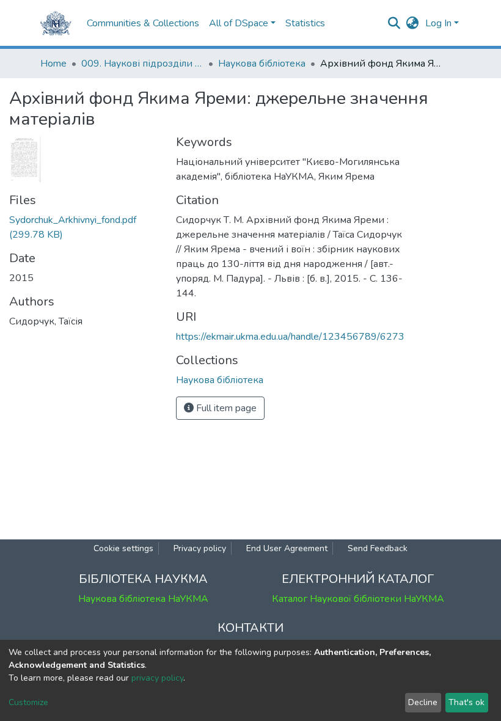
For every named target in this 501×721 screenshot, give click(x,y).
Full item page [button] (225, 408)
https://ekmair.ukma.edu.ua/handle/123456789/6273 (290, 336)
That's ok (466, 702)
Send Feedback (378, 548)
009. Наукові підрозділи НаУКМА (142, 63)
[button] (413, 23)
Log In (438, 23)
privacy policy (157, 678)
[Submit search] (394, 23)
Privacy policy (200, 548)
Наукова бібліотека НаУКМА (143, 599)
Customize (28, 702)
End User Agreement (286, 548)
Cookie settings (123, 548)
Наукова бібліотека (261, 63)
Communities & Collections (143, 23)
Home (53, 63)
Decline (422, 702)
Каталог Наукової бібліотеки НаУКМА (358, 599)
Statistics (305, 23)
